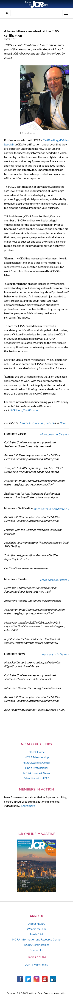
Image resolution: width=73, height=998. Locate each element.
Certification (36, 423)
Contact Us (36, 950)
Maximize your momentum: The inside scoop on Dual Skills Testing (36, 544)
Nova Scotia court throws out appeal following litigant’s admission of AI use (32, 664)
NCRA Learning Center (36, 762)
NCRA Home (37, 752)
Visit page (36, 4)
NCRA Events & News (36, 773)
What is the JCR (36, 928)
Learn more (28, 805)
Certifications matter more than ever (26, 568)
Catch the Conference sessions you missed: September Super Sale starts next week (30, 444)
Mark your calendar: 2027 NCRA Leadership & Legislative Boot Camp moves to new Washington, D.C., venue (34, 626)
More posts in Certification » (51, 509)
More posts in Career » (54, 434)
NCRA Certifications (36, 944)
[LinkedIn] (53, 979)
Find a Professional (36, 767)
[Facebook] (20, 979)
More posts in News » (55, 654)
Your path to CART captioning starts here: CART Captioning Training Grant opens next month (33, 469)
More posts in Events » (54, 580)
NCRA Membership (36, 757)
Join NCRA (36, 934)
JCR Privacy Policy (36, 964)
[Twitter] (28, 979)
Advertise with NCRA (36, 778)
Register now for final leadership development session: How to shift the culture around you (32, 495)
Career (24, 423)
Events (49, 423)
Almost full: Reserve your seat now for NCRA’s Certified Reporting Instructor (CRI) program (32, 456)
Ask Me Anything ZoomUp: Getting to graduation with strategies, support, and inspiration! (34, 482)
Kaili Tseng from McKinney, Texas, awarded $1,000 (34, 709)
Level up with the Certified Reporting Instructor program (33, 531)
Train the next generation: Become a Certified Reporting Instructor (31, 557)
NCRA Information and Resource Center (36, 939)
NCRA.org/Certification (24, 410)
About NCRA (36, 923)
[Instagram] (36, 979)
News (62, 423)
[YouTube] (44, 979)
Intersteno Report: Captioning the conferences (32, 600)
